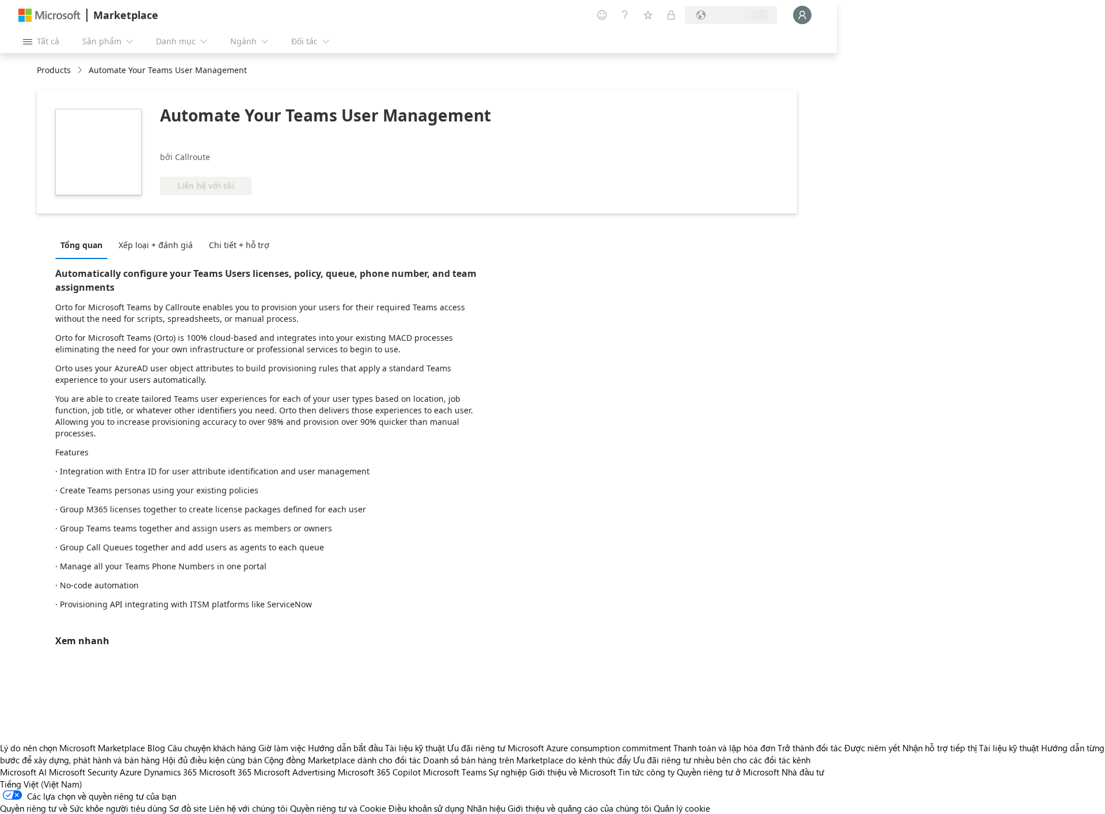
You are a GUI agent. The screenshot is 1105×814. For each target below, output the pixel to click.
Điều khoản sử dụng (426, 808)
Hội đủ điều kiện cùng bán (212, 760)
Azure (131, 772)
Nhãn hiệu (486, 808)
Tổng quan (81, 244)
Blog (156, 748)
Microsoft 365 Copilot (379, 772)
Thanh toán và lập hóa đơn (724, 748)
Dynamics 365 (170, 772)
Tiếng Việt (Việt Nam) (41, 784)
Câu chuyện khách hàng (211, 748)
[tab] (84, 244)
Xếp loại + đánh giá (156, 244)
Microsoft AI (23, 772)
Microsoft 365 (225, 772)
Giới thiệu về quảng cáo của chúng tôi (579, 808)
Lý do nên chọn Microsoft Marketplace (72, 748)
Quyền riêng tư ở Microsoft (728, 772)
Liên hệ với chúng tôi (248, 808)
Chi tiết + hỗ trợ (239, 244)
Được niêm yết (872, 748)
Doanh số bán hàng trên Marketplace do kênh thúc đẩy (527, 760)
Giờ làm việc (282, 748)
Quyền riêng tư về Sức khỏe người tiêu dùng (83, 808)
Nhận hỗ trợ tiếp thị (939, 748)
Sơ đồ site (188, 808)
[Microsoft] (49, 15)
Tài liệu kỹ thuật (415, 748)
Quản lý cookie (682, 808)
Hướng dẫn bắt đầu (345, 748)
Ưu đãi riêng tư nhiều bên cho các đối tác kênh (721, 760)
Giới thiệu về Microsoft (572, 772)
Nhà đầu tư (803, 772)
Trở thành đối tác (810, 748)
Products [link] (54, 69)
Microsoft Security (83, 772)
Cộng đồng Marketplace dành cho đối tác (342, 760)
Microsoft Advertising (295, 772)
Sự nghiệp (508, 772)
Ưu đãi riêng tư (476, 748)
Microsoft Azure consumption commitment (590, 748)
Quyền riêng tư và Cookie (338, 808)
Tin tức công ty (646, 772)
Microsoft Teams (454, 772)
